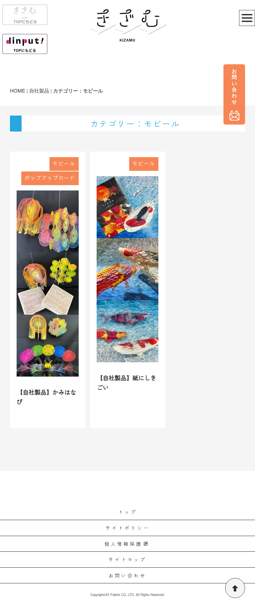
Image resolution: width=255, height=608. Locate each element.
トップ (127, 511)
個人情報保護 (123, 543)
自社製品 (39, 90)
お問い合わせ (127, 575)
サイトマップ (127, 559)
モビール (64, 164)
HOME (17, 90)
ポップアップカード (50, 178)
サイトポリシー (128, 527)
